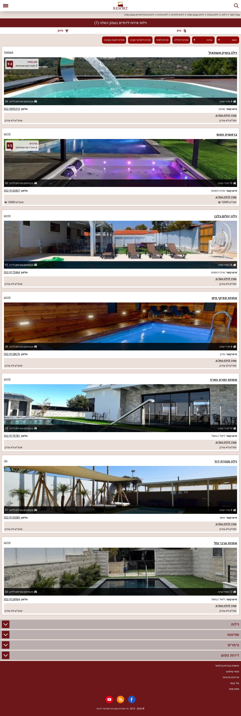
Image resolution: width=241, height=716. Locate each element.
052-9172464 (12, 272)
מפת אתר (234, 689)
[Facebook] (132, 699)
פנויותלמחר (162, 40)
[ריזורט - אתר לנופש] (120, 5)
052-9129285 (12, 518)
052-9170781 (12, 436)
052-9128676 (12, 354)
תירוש (7, 134)
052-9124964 (12, 599)
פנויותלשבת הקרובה (114, 40)
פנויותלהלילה (181, 40)
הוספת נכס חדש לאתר (227, 666)
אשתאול (8, 52)
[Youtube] (109, 699)
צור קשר (234, 683)
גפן (5, 461)
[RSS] (120, 699)
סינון (60, 31)
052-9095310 (12, 109)
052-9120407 (12, 191)
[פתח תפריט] (5, 5)
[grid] (120, 331)
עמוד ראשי (235, 15)
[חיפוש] (236, 5)
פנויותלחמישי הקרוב (140, 40)
